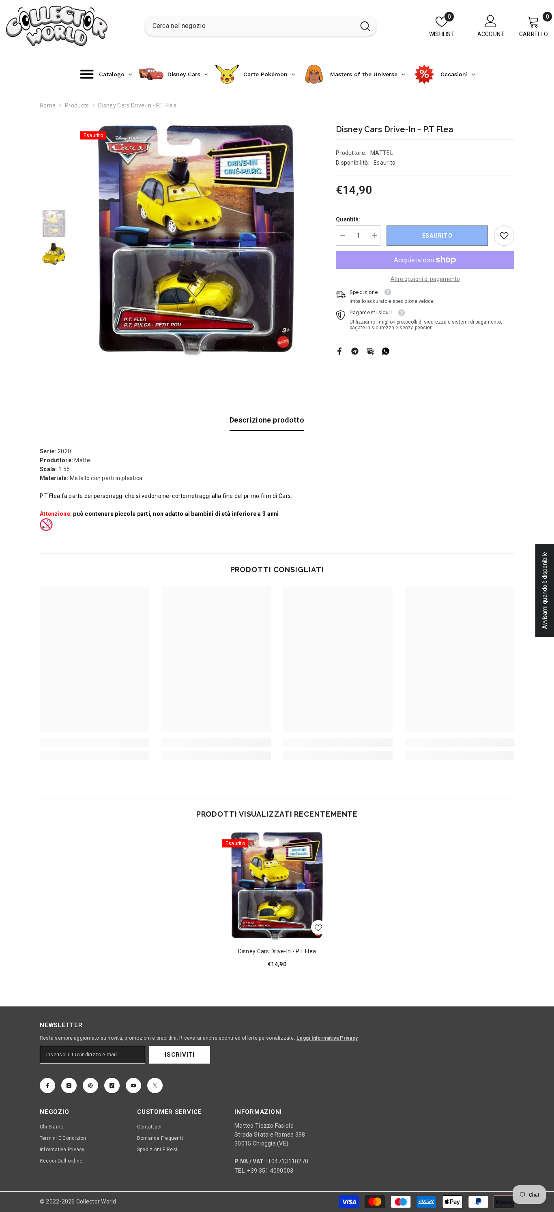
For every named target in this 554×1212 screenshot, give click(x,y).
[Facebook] (339, 351)
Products (77, 105)
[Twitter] (155, 1085)
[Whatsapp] (385, 351)
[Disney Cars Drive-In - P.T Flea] (277, 886)
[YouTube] (133, 1085)
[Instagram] (69, 1085)
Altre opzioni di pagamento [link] (425, 279)
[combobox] (250, 26)
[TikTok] (112, 1085)
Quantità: (348, 219)
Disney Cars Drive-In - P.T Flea (277, 951)
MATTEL (381, 153)
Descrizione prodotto (267, 420)
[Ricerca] (260, 26)
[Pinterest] (90, 1085)
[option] (196, 240)
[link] (504, 235)
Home (48, 105)
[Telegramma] (355, 351)
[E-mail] (370, 351)
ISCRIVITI (180, 1054)
